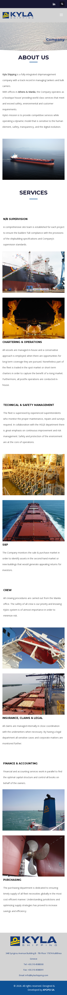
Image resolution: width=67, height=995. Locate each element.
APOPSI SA (48, 989)
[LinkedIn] (54, 4)
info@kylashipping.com (36, 975)
